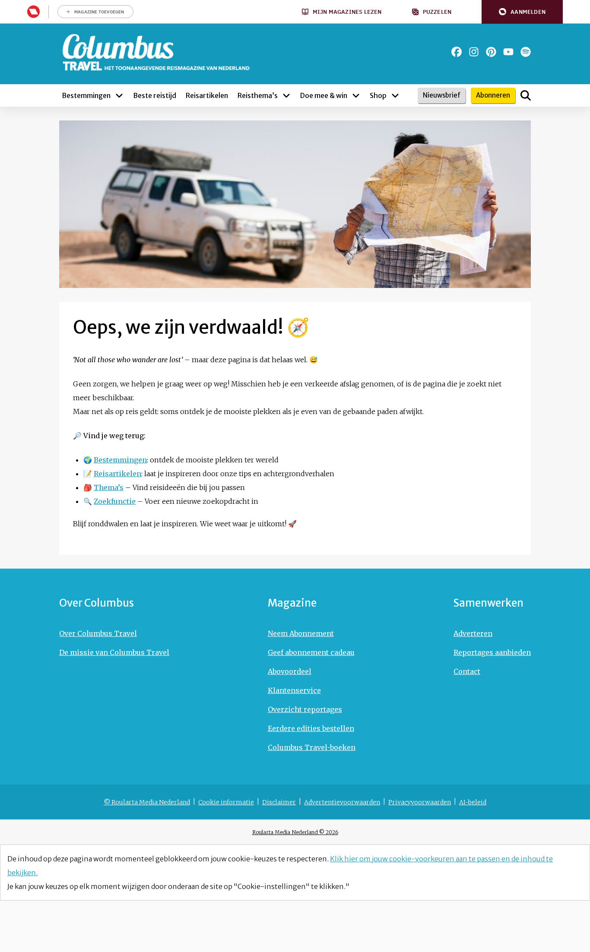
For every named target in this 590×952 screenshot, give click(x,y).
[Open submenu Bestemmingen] (119, 95)
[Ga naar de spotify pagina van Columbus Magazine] (525, 52)
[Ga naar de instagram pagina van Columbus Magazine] (474, 52)
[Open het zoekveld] (525, 95)
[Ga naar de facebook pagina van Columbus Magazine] (456, 52)
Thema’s (109, 487)
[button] (522, 12)
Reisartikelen (117, 473)
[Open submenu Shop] (395, 95)
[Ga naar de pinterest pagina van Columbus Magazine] (491, 52)
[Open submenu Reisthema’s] (286, 95)
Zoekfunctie (115, 501)
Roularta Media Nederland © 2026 (295, 832)
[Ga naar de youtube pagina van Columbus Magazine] (508, 52)
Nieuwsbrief (441, 95)
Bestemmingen (120, 459)
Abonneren (493, 95)
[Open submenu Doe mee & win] (356, 95)
